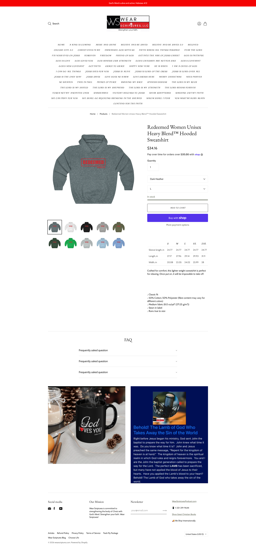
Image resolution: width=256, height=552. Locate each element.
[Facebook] (54, 509)
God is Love (63, 61)
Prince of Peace (106, 82)
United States (195, 534)
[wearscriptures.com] (128, 24)
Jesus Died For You (97, 71)
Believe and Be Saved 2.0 (167, 45)
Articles (51, 533)
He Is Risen (160, 66)
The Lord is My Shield (74, 88)
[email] (49, 509)
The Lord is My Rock (184, 82)
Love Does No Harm (116, 77)
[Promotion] (86, 425)
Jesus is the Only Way (67, 77)
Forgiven (89, 55)
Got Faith (95, 66)
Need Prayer (194, 77)
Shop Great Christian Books (184, 514)
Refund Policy (63, 533)
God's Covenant (190, 61)
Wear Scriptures (160, 93)
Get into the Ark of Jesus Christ (159, 55)
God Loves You (84, 61)
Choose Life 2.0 (63, 50)
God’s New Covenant (71, 66)
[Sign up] (165, 510)
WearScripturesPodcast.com (184, 501)
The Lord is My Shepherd (108, 88)
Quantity (151, 160)
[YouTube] (60, 509)
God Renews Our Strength (114, 61)
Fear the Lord (193, 50)
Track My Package (110, 533)
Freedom (105, 55)
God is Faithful (194, 55)
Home (61, 45)
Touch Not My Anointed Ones (70, 93)
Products (103, 114)
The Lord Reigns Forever (180, 88)
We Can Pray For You (64, 98)
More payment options (177, 224)
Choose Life (73, 537)
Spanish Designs (157, 82)
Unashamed (101, 93)
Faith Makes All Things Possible (159, 50)
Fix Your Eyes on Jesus (66, 55)
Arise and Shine (106, 45)
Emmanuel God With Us (119, 50)
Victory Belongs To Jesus (129, 93)
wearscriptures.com (62, 542)
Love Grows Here (144, 77)
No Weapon (66, 82)
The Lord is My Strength (144, 88)
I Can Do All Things (68, 71)
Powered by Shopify (79, 542)
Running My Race (132, 82)
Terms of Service (93, 533)
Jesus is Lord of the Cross (151, 71)
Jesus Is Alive (121, 71)
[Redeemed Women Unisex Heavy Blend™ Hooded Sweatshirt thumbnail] (54, 227)
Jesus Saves (93, 77)
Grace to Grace (114, 66)
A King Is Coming (80, 45)
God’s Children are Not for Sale (156, 61)
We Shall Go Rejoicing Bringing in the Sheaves (112, 98)
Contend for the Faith (127, 103)
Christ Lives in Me (89, 50)
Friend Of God (125, 55)
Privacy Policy (78, 533)
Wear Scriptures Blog (57, 537)
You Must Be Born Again (190, 98)
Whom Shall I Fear (158, 98)
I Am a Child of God (184, 66)
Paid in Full (84, 82)
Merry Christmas (170, 77)
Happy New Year (139, 66)
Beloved (193, 45)
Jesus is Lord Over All (186, 71)
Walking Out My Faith (190, 93)
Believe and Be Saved (134, 45)
